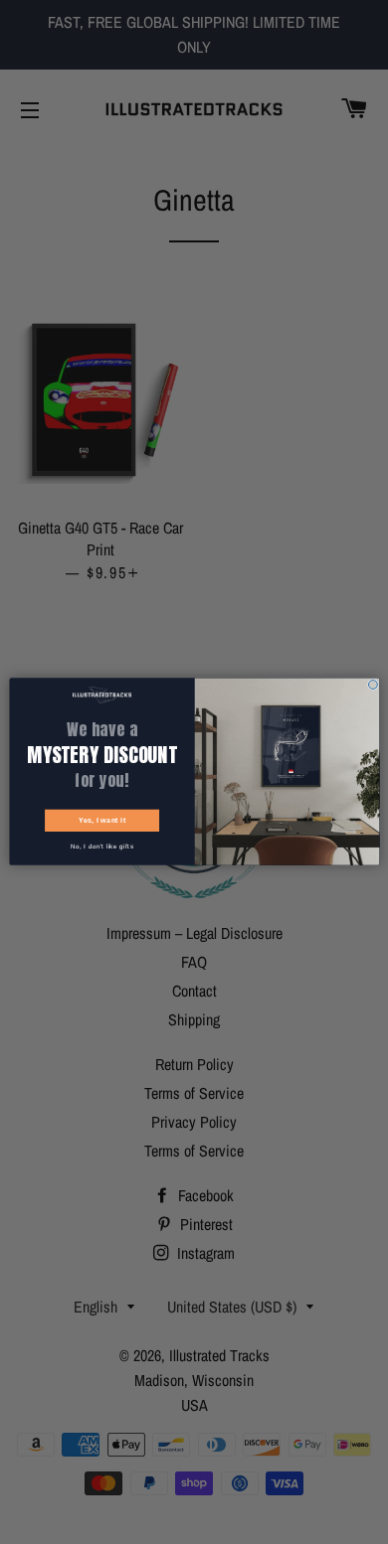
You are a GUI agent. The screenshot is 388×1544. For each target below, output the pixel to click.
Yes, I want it (101, 821)
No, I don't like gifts (101, 847)
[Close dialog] (372, 685)
